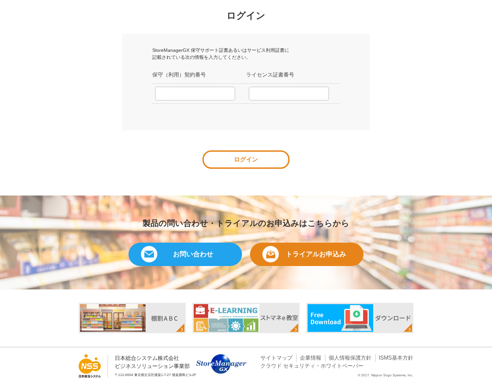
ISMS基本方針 (396, 358)
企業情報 (310, 358)
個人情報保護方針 (350, 358)
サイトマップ (276, 358)
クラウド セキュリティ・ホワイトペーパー (311, 366)
